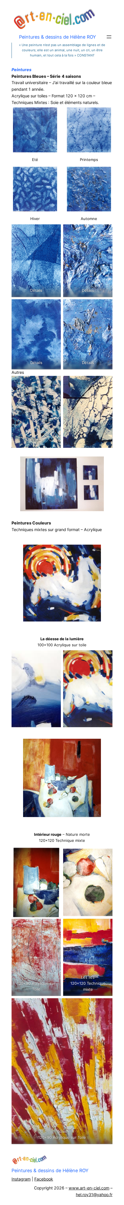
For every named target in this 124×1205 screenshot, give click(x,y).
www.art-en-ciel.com (89, 1187)
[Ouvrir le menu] (109, 36)
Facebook (43, 1178)
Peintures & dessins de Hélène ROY (50, 1170)
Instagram (21, 1178)
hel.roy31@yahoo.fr (94, 1194)
